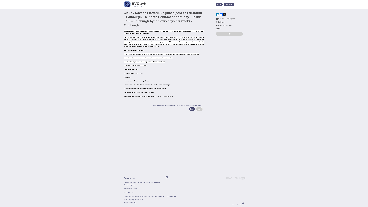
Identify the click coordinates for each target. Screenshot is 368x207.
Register (229, 4)
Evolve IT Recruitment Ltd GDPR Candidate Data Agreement (144, 196)
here (181, 105)
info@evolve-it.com (130, 189)
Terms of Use (171, 196)
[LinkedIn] (203, 4)
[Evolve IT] (236, 178)
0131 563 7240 (129, 192)
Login (219, 4)
